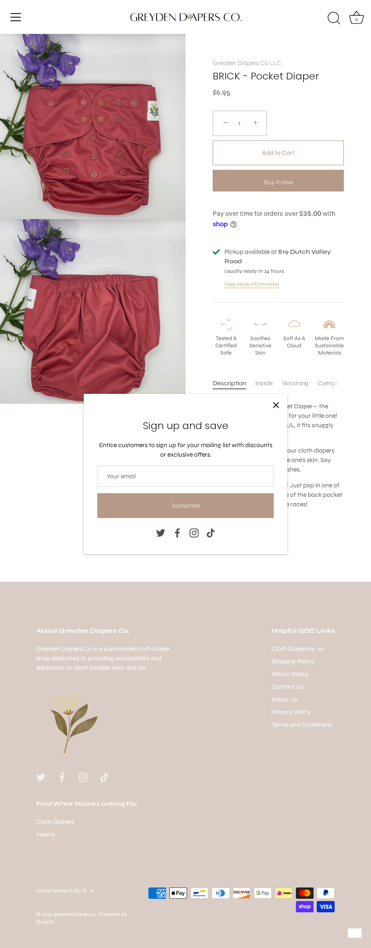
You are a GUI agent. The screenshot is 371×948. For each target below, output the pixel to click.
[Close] (276, 405)
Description (229, 383)
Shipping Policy (292, 661)
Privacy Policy (290, 712)
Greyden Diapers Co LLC (247, 63)
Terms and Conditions (301, 725)
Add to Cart (278, 153)
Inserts (45, 834)
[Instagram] (194, 532)
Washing (295, 383)
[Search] (334, 18)
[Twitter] (160, 532)
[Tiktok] (210, 532)
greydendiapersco (74, 914)
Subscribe (186, 505)
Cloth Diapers (55, 822)
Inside (264, 383)
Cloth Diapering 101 (298, 649)
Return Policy (290, 674)
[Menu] (16, 17)
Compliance (336, 383)
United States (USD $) (61, 890)
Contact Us (287, 687)
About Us (284, 699)
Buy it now (278, 182)
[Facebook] (177, 532)
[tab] (234, 383)
